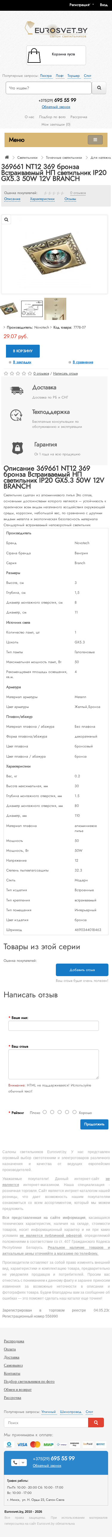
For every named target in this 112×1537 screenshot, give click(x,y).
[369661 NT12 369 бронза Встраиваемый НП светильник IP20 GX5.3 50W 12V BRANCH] (54, 254)
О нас (29, 117)
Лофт (60, 75)
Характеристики (42, 199)
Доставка (11, 1357)
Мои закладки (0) (56, 124)
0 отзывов (78, 193)
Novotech (41, 327)
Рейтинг (18, 1112)
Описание (12, 199)
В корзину (23, 351)
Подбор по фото (52, 117)
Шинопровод (71, 1411)
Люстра (46, 75)
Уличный (49, 1411)
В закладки (22, 362)
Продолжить (94, 1124)
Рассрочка (78, 117)
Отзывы (70, 199)
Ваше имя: (20, 1017)
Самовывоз (13, 1365)
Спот (87, 75)
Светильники (27, 157)
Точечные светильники (64, 157)
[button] (106, 4)
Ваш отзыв (20, 1046)
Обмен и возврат (18, 1389)
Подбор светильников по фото (29, 1381)
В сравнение (83, 362)
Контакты (12, 1373)
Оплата (10, 1349)
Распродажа (14, 1341)
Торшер (74, 75)
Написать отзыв (65, 373)
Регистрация (79, 4)
